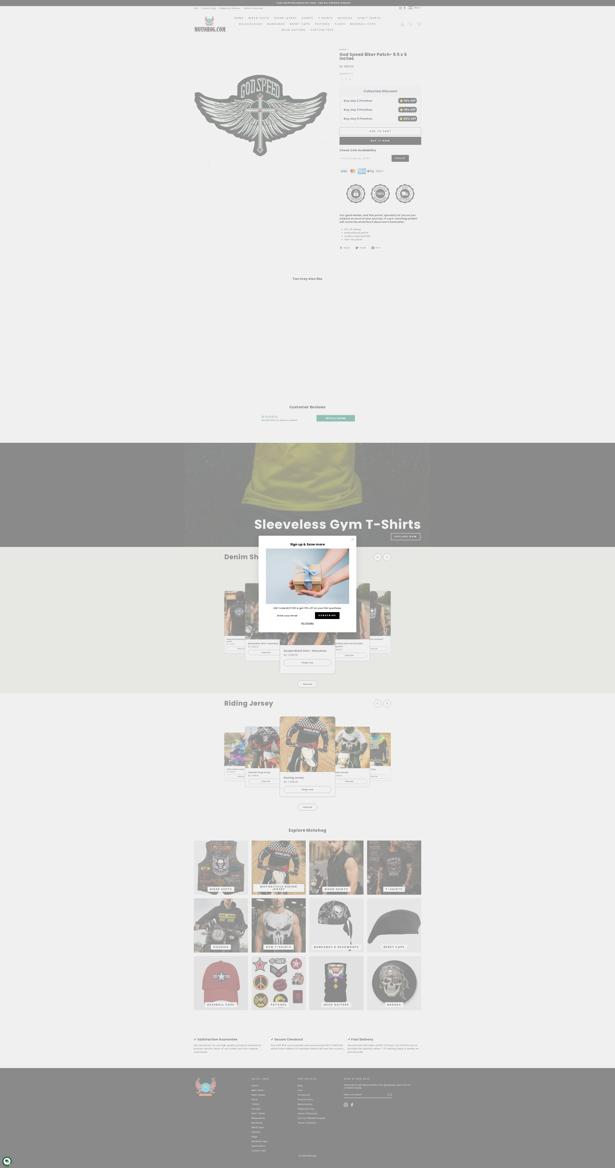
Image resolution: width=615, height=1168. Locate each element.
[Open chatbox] (7, 1161)
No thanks (307, 623)
